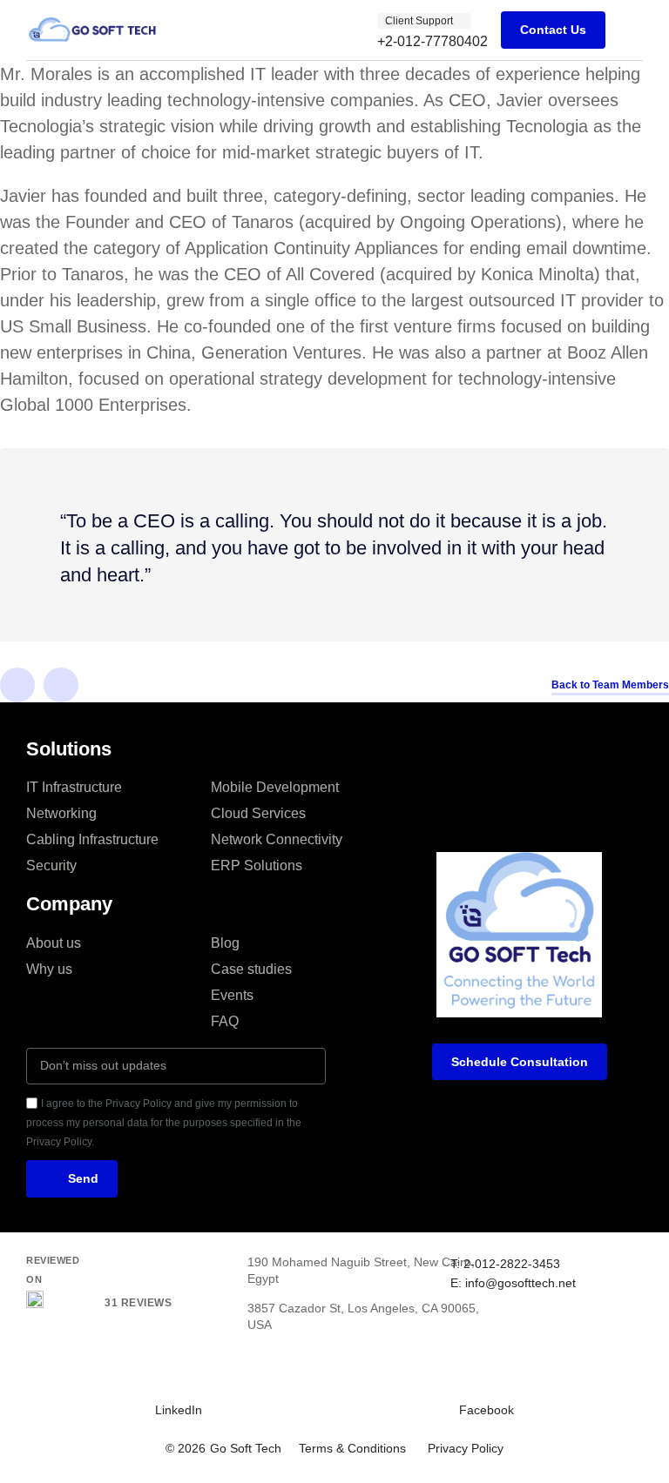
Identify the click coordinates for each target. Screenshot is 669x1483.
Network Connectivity (276, 839)
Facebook (486, 1410)
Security (51, 865)
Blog (225, 943)
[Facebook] (469, 1378)
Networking (61, 813)
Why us (49, 969)
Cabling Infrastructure (92, 839)
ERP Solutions (256, 865)
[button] (630, 30)
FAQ (225, 1021)
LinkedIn (178, 1410)
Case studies (251, 969)
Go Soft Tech (245, 1448)
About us (53, 943)
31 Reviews (138, 1303)
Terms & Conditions (352, 1448)
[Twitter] (61, 685)
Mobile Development (275, 787)
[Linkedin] (17, 685)
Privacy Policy (465, 1448)
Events (232, 995)
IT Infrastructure (74, 787)
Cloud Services (258, 813)
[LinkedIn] (165, 1378)
